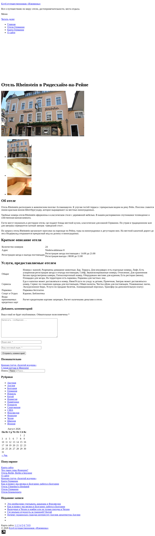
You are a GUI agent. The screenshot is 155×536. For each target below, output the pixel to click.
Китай (10, 396)
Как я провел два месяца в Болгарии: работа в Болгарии (36, 506)
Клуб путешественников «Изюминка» (21, 3)
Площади (12, 404)
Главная (11, 24)
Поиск (4, 370)
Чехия (10, 418)
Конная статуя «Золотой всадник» (18, 365)
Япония (11, 423)
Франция (12, 415)
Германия (12, 391)
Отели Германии (16, 27)
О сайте (11, 32)
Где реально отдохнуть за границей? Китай (29, 512)
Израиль (11, 393)
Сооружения (13, 407)
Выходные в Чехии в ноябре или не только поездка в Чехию (38, 509)
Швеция (11, 421)
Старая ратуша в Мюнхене (15, 368)
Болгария (12, 388)
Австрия (11, 383)
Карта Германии (15, 29)
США (10, 410)
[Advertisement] (77, 57)
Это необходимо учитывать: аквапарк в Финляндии (34, 504)
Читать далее (8, 19)
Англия (11, 385)
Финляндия (13, 413)
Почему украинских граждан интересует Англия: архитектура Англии (43, 514)
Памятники (13, 402)
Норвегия (12, 399)
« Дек (4, 455)
